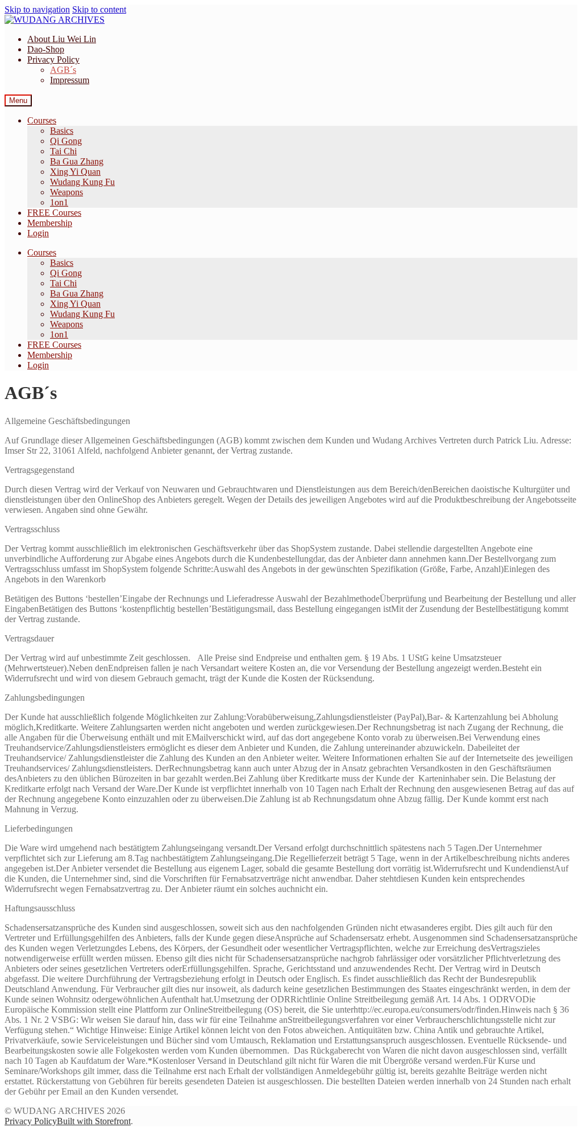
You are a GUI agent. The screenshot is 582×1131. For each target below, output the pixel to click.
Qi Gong (66, 141)
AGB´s (63, 70)
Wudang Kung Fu (82, 182)
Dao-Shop (45, 49)
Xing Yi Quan (75, 171)
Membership (49, 223)
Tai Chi (63, 151)
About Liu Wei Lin (61, 39)
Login (38, 233)
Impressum (69, 80)
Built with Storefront (94, 1121)
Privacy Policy (53, 59)
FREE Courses (54, 212)
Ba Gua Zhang (76, 161)
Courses (41, 120)
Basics (61, 130)
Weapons (66, 192)
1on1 (59, 202)
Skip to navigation (37, 9)
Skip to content (99, 9)
